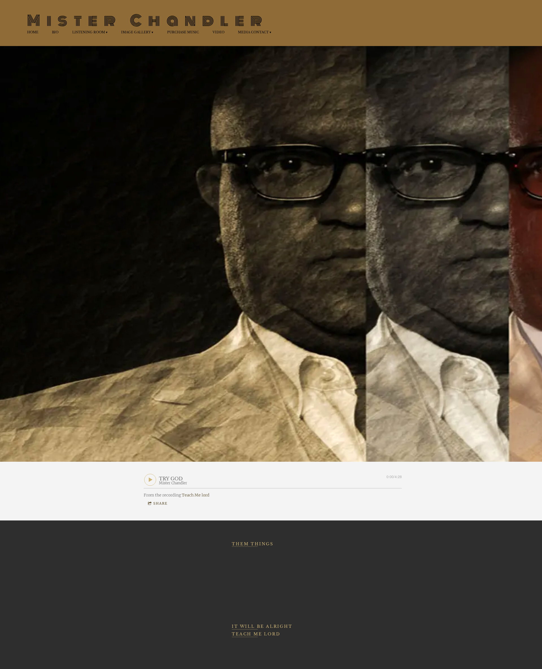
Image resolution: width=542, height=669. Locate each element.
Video (218, 32)
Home (32, 32)
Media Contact (253, 32)
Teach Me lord (195, 495)
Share (160, 503)
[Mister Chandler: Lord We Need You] (170, 558)
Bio (55, 32)
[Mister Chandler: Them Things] (261, 581)
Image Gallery (136, 32)
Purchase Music (183, 32)
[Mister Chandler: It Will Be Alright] (357, 558)
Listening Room (88, 32)
